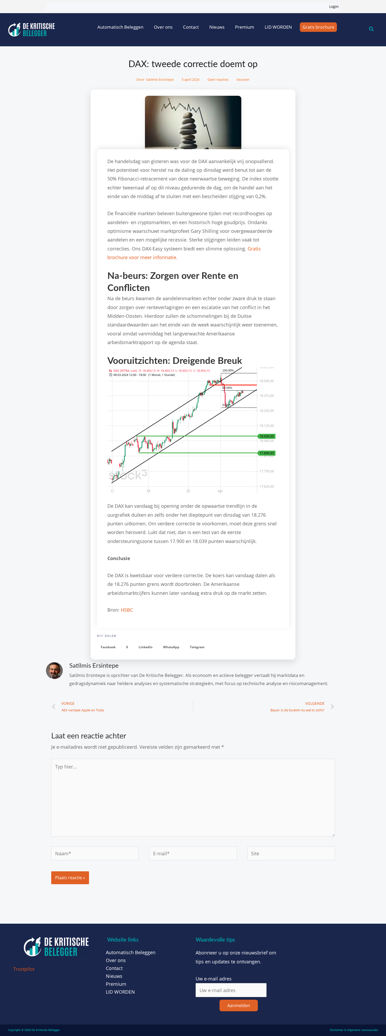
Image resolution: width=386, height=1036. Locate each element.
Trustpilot (23, 969)
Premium (244, 27)
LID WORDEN (278, 27)
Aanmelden (238, 1005)
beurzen (243, 79)
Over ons (163, 27)
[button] (108, 647)
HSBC (127, 610)
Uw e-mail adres (214, 978)
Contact (191, 27)
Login (334, 6)
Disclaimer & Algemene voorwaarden (354, 1030)
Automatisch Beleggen (120, 27)
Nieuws (217, 27)
